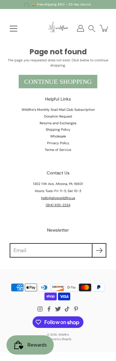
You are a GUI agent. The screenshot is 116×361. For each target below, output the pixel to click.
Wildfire (63, 335)
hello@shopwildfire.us (58, 198)
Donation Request (58, 116)
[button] (91, 28)
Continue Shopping (58, 81)
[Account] (80, 28)
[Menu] (13, 28)
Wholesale (58, 136)
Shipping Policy (58, 130)
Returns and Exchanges (58, 123)
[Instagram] (40, 309)
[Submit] (99, 250)
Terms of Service (58, 150)
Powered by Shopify (58, 339)
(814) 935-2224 (58, 205)
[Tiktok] (67, 309)
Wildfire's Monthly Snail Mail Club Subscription (58, 110)
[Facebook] (49, 309)
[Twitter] (58, 309)
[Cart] (104, 28)
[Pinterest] (76, 309)
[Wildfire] (58, 28)
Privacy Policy (58, 143)
